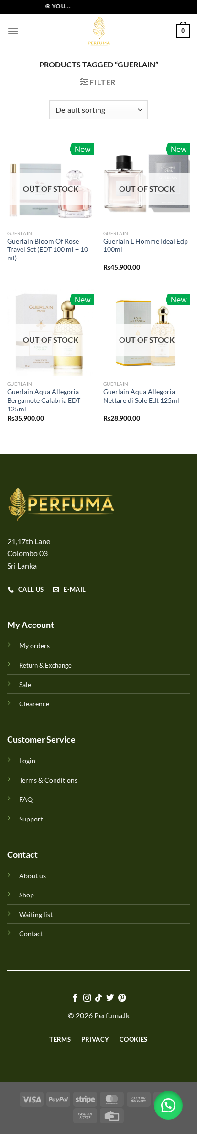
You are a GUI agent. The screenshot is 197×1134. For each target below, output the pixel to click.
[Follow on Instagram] (86, 998)
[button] (168, 1105)
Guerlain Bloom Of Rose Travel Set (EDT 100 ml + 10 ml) (47, 250)
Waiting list (36, 914)
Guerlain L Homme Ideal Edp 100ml (145, 246)
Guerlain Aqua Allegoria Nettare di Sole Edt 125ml (141, 396)
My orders (34, 645)
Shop (26, 895)
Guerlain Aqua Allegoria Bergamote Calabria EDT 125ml (43, 400)
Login (27, 760)
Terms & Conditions (48, 780)
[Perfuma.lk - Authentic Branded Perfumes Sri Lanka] (98, 31)
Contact (31, 933)
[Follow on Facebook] (75, 998)
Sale (25, 684)
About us (32, 876)
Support (31, 819)
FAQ (26, 799)
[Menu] (13, 31)
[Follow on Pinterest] (122, 998)
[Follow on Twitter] (110, 998)
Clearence (34, 704)
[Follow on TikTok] (98, 998)
